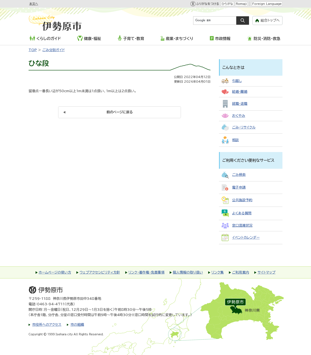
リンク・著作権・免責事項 (146, 272)
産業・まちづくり (179, 38)
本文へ (33, 3)
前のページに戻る (119, 112)
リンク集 (217, 272)
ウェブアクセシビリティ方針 (100, 272)
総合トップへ (270, 20)
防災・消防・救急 (267, 38)
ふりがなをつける (207, 3)
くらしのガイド (48, 38)
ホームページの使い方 (55, 272)
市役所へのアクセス (46, 324)
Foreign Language (267, 3)
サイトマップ (266, 272)
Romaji (241, 3)
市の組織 (77, 324)
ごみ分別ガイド (53, 50)
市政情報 (222, 38)
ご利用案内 (240, 272)
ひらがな (227, 3)
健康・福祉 (92, 38)
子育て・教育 (133, 38)
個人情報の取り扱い (188, 272)
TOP (33, 50)
